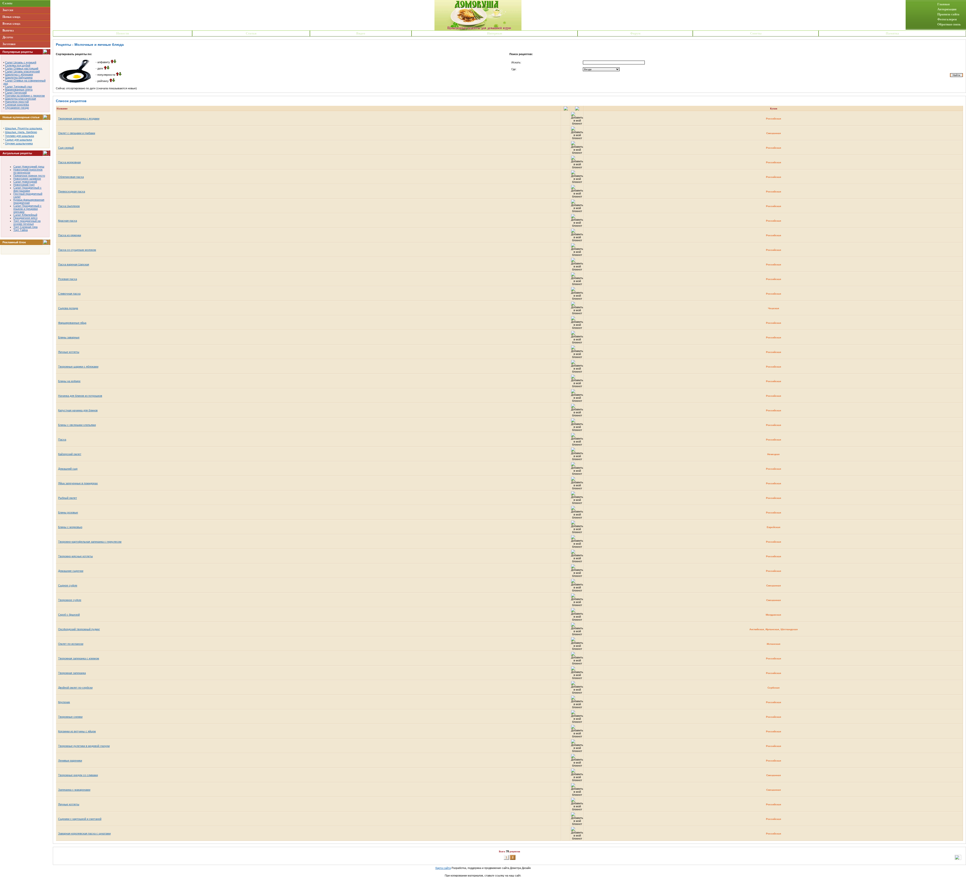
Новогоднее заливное (27, 178)
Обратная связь (949, 24)
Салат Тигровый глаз (18, 86)
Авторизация (946, 9)
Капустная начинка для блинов (78, 410)
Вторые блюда (11, 23)
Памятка (892, 33)
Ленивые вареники (70, 760)
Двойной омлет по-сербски (75, 687)
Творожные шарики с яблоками (78, 366)
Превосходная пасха (71, 191)
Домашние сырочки (70, 570)
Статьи (251, 33)
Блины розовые (68, 512)
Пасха (62, 439)
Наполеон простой (17, 101)
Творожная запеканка (72, 672)
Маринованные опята (18, 89)
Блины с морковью (70, 527)
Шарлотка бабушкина (18, 77)
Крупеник (64, 702)
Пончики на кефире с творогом (25, 95)
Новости (122, 33)
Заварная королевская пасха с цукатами (84, 833)
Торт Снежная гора (25, 226)
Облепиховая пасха (71, 176)
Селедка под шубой (17, 65)
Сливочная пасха (69, 293)
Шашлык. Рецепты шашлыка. (24, 128)
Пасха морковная (69, 162)
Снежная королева (17, 104)
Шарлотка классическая (20, 98)
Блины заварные (68, 337)
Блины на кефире (69, 381)
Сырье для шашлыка (18, 139)
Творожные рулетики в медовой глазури (84, 745)
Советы (755, 33)
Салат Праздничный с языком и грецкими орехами (27, 208)
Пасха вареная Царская (73, 264)
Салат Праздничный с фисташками (27, 189)
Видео (360, 33)
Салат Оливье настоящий (21, 68)
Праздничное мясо (25, 217)
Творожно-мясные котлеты (75, 556)
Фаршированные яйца (72, 322)
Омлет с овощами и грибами (76, 133)
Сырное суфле (67, 585)
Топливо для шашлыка (19, 135)
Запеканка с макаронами (74, 789)
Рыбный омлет (67, 497)
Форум (635, 33)
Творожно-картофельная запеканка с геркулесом (90, 541)
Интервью (494, 33)
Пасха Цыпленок (69, 206)
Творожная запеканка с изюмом (78, 658)
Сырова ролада (68, 308)
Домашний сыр (67, 468)
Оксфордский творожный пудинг (79, 629)
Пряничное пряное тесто (29, 175)
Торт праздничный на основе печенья (27, 222)
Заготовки (9, 44)
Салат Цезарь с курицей (20, 62)
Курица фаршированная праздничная (28, 201)
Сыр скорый (66, 147)
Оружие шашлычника (19, 143)
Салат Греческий (16, 92)
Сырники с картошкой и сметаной (79, 818)
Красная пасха (67, 220)
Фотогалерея (947, 19)
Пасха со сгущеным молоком (77, 249)
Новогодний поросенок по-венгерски (28, 171)
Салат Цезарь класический (22, 71)
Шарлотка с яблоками (19, 74)
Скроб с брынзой (69, 614)
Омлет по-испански (70, 643)
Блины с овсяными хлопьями (77, 424)
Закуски (8, 10)
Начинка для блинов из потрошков (80, 395)
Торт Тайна (20, 229)
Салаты (7, 3)
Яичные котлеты (68, 351)
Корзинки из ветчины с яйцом (77, 731)
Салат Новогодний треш (28, 166)
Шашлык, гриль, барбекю (21, 132)
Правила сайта (948, 14)
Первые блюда (11, 17)
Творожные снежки (70, 716)
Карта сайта (443, 867)
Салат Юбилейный (25, 214)
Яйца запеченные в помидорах (78, 483)
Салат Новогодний (25, 181)
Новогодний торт (24, 184)
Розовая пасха (67, 279)
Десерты (8, 37)
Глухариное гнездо (17, 107)
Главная (943, 4)
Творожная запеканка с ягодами (78, 118)
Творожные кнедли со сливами (78, 775)
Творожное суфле (69, 600)
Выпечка (8, 30)
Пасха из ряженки (69, 235)
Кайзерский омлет (69, 454)
